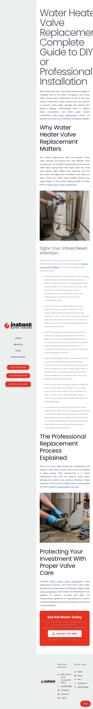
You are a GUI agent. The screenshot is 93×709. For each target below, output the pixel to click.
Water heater (49, 473)
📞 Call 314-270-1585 (64, 633)
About (80, 675)
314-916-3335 (66, 686)
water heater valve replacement (62, 184)
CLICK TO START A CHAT (18, 384)
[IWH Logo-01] (18, 323)
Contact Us (82, 683)
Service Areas (83, 687)
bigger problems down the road (64, 487)
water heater (46, 181)
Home (80, 672)
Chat (85, 703)
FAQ (79, 679)
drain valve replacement (65, 115)
